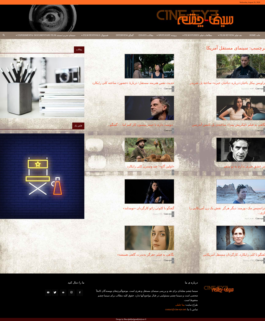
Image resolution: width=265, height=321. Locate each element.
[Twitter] (55, 293)
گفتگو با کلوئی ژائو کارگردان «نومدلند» (148, 208)
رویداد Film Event (248, 43)
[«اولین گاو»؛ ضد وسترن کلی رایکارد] (132, 149)
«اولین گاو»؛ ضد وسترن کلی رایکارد (150, 166)
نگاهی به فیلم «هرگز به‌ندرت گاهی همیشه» (145, 254)
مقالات (79, 49)
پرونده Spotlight (167, 35)
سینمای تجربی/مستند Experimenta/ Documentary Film (46, 35)
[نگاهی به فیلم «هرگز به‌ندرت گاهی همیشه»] (132, 238)
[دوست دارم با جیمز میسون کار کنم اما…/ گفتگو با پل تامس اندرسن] (132, 108)
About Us (121, 43)
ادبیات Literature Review (158, 43)
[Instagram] (71, 292)
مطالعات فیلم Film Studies (198, 35)
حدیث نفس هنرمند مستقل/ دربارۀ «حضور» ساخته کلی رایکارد (133, 83)
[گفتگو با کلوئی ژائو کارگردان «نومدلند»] (132, 191)
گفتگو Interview (125, 35)
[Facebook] (80, 293)
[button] (3, 35)
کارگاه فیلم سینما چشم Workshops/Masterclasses (204, 43)
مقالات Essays (146, 35)
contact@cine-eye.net (175, 309)
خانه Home (255, 35)
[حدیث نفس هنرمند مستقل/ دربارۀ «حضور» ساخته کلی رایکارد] (132, 66)
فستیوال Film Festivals (95, 35)
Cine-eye (259, 88)
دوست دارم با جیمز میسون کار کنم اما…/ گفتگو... (141, 125)
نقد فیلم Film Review (231, 35)
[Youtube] (48, 293)
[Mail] (63, 293)
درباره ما (135, 43)
